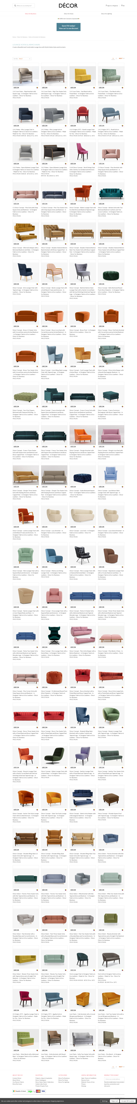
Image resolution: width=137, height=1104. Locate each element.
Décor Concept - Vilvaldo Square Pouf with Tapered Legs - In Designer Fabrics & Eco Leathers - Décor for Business (111, 816)
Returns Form (85, 1080)
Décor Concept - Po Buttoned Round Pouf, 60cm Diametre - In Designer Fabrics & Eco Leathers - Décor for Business (54, 693)
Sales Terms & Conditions (88, 1078)
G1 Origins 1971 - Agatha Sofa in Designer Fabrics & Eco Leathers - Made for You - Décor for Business (53, 1016)
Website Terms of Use (88, 1082)
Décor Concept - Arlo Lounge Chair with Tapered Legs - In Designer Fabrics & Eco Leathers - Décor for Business (25, 290)
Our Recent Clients (18, 1082)
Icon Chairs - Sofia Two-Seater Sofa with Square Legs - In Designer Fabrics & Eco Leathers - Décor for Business (82, 1056)
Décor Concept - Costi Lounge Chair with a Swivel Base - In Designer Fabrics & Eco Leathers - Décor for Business (82, 372)
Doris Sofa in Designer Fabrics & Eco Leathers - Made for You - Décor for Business (109, 976)
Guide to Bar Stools (41, 1084)
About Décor (16, 1080)
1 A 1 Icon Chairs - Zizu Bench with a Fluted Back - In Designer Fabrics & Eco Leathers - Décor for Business (110, 93)
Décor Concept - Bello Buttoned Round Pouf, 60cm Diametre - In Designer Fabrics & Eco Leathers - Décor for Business (111, 290)
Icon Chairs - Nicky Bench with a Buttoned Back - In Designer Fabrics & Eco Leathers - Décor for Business (25, 1056)
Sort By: (16, 58)
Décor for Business (30, 13)
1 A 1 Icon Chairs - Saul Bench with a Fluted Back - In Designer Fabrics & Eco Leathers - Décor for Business (82, 93)
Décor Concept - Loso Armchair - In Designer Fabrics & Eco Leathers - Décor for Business (53, 533)
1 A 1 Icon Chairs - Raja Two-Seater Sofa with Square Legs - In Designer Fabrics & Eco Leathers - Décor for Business (53, 93)
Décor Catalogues (41, 1080)
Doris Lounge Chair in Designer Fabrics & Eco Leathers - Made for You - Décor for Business (82, 976)
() (123, 5)
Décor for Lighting (106, 13)
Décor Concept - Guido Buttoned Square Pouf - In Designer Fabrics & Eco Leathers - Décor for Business (82, 493)
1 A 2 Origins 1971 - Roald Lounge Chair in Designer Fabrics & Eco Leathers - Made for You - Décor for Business (83, 132)
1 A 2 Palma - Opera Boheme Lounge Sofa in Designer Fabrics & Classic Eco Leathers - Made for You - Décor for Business (54, 169)
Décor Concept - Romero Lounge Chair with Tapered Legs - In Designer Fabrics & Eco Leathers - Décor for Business (111, 733)
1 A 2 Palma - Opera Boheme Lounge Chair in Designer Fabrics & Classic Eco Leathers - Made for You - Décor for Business (26, 169)
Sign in (109, 5)
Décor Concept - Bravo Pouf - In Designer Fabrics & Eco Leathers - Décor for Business (83, 332)
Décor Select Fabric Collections (45, 1082)
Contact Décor (17, 1078)
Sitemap (83, 1086)
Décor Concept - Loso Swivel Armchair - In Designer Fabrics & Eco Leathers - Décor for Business (111, 533)
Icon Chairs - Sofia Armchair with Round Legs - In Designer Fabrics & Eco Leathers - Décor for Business (54, 1056)
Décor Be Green (17, 1084)
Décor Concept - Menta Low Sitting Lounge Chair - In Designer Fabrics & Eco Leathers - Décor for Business (53, 573)
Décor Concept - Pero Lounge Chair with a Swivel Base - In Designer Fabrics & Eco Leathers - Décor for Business (54, 653)
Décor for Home (68, 13)
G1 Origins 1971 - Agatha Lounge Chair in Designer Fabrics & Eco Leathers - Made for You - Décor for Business (26, 1016)
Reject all (114, 1101)
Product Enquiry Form (42, 1086)
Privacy (83, 1084)
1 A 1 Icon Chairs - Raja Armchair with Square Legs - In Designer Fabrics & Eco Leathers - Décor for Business (25, 93)
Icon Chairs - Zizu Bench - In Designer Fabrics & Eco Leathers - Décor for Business (109, 1056)
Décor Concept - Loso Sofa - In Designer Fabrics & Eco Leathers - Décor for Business (82, 533)
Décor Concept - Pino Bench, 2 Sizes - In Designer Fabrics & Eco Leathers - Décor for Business (110, 653)
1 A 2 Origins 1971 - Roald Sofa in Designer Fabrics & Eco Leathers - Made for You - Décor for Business (110, 132)
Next (121, 58)
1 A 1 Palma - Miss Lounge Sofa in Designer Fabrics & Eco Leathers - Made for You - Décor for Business (53, 132)
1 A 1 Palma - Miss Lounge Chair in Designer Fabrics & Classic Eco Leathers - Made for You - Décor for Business (25, 132)
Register (115, 5)
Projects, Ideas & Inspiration (44, 1078)
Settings (105, 1101)
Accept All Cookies (127, 1101)
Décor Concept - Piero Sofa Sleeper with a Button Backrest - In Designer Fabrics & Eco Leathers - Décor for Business (83, 653)
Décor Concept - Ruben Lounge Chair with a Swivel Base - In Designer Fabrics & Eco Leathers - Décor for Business (54, 773)
